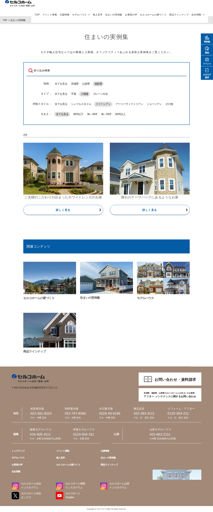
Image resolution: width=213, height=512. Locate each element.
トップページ (18, 450)
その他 (169, 104)
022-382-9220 (41, 413)
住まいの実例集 (113, 14)
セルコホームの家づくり (153, 14)
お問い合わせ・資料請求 (175, 379)
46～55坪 (106, 114)
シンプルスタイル (81, 104)
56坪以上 (120, 114)
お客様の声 (131, 14)
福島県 (98, 83)
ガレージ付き (100, 93)
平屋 (73, 93)
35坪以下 (78, 114)
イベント (207, 63)
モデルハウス (79, 14)
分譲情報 (65, 14)
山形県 (86, 83)
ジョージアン (154, 104)
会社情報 (196, 14)
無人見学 (98, 14)
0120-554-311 (83, 434)
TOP (37, 14)
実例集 (207, 41)
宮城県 (75, 83)
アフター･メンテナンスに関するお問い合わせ (170, 395)
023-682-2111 (160, 434)
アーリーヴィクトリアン (129, 104)
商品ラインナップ (179, 14)
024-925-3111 (40, 434)
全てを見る (61, 83)
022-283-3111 (144, 413)
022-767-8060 (75, 413)
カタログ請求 (207, 76)
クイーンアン (103, 104)
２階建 (84, 93)
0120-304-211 (178, 413)
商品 (207, 52)
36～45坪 (92, 114)
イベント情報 (49, 14)
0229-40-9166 (109, 413)
